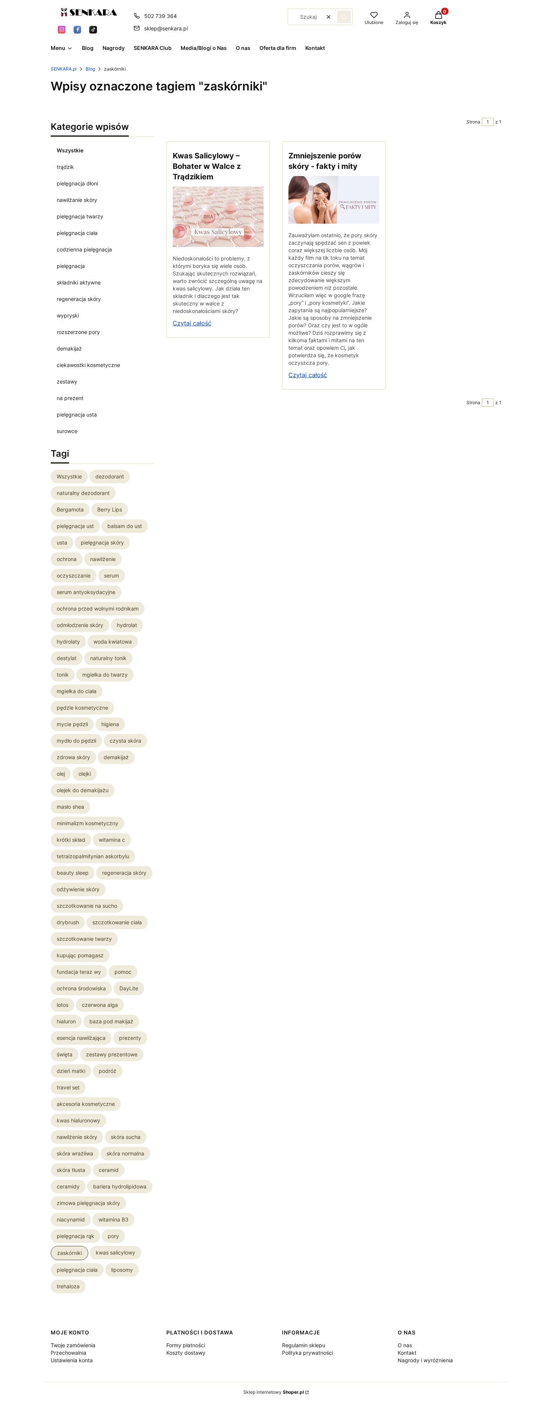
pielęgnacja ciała (77, 233)
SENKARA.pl (64, 69)
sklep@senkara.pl (166, 28)
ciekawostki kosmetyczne (88, 365)
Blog (90, 69)
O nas (405, 1345)
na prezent (70, 398)
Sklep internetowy (273, 1392)
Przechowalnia (68, 1352)
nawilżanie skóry (77, 200)
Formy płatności (185, 1345)
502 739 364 (160, 16)
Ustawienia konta (72, 1360)
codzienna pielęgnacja (84, 249)
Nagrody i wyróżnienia (425, 1360)
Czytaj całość (192, 323)
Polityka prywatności (307, 1352)
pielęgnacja (71, 266)
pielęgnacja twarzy (80, 216)
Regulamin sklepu (303, 1345)
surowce (67, 431)
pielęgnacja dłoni (77, 183)
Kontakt (407, 1352)
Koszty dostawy (185, 1352)
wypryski (68, 315)
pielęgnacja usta (77, 414)
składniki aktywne (79, 282)
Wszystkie (70, 150)
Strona (473, 122)
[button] (344, 17)
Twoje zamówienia (73, 1345)
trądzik (65, 167)
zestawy (67, 381)
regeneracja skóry (79, 299)
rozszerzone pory (78, 332)
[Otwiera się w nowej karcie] (61, 30)
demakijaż (69, 348)
